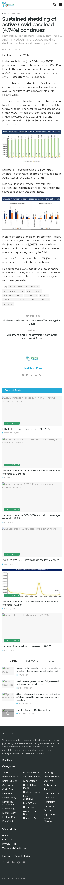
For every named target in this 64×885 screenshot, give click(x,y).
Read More (8, 760)
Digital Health (9, 813)
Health (31, 300)
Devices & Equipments (8, 803)
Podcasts (49, 797)
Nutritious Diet (30, 818)
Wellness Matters (48, 820)
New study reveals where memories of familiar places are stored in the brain (38, 670)
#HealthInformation (14, 291)
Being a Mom (9, 781)
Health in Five (32, 368)
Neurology (28, 807)
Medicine (8, 304)
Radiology (49, 806)
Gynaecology (30, 781)
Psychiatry (49, 802)
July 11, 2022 (9, 522)
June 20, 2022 (9, 650)
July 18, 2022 (9, 478)
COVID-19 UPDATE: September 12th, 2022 (26, 429)
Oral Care (48, 781)
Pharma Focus (51, 793)
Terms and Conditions (14, 848)
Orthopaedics (51, 785)
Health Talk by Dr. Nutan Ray (33, 710)
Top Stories (49, 814)
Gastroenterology (32, 776)
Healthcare (43, 300)
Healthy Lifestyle (32, 792)
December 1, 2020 (11, 49)
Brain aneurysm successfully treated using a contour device (37, 683)
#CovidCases (16, 287)
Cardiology (7, 785)
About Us (7, 835)
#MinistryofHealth (13, 295)
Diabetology (8, 808)
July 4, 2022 (8, 564)
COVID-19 (8, 300)
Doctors (21, 300)
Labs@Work (29, 803)
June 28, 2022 (9, 609)
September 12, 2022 (12, 433)
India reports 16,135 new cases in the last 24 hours (30, 560)
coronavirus (31, 295)
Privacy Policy (9, 844)
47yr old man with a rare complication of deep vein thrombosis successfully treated (38, 697)
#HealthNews (33, 291)
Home (4, 13)
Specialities (49, 810)
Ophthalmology (52, 776)
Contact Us (8, 839)
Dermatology (9, 797)
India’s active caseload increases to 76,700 (26, 646)
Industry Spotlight (28, 797)
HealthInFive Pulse (29, 786)
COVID (43, 295)
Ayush (5, 772)
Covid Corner (15, 13)
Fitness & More (31, 772)
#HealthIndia (32, 287)
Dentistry (7, 793)
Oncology (49, 772)
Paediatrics (49, 789)
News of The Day (30, 812)
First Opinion (8, 821)
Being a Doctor (10, 776)
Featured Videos (10, 817)
